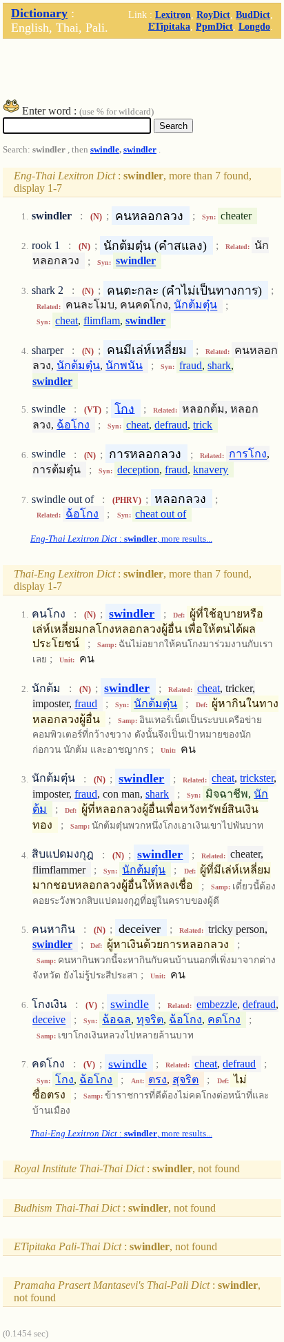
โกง (124, 408)
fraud (190, 365)
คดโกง (224, 1019)
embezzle (216, 1004)
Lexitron (173, 14)
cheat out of (160, 514)
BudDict (253, 14)
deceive (48, 1019)
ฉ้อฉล (116, 1019)
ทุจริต (149, 1019)
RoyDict (213, 14)
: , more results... (121, 539)
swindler (139, 150)
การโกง (248, 454)
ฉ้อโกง (73, 425)
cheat (66, 320)
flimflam (101, 320)
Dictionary (39, 13)
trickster (257, 779)
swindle (104, 150)
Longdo (254, 26)
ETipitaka (169, 26)
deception (138, 469)
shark (219, 365)
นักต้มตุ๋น (195, 305)
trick (202, 425)
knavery (210, 469)
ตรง (157, 1079)
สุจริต (185, 1079)
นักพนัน (124, 365)
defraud (170, 425)
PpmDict (214, 26)
